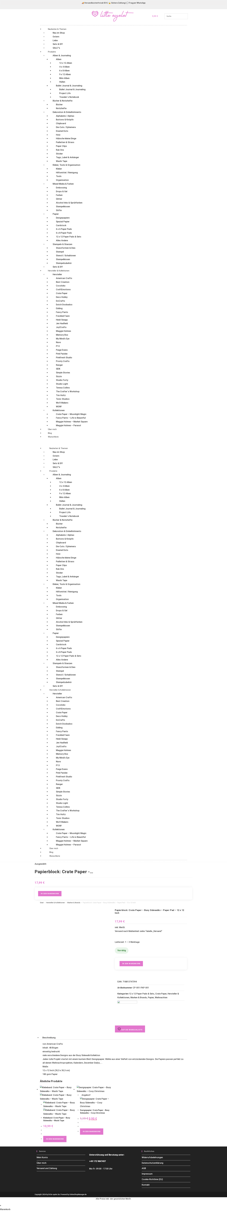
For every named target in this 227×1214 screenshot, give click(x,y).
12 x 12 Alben (65, 63)
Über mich (52, 429)
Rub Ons (60, 150)
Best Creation (62, 282)
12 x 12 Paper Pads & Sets (68, 236)
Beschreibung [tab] (49, 1037)
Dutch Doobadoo (64, 304)
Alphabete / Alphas (65, 116)
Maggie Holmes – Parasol (68, 425)
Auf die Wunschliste (131, 1030)
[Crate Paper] (127, 1010)
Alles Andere (62, 240)
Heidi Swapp (62, 320)
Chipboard (61, 123)
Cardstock (61, 225)
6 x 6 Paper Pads (64, 229)
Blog (50, 433)
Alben (58, 59)
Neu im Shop (59, 33)
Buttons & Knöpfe (64, 119)
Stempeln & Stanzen (62, 244)
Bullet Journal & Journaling (69, 85)
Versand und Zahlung (47, 1168)
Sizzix (59, 376)
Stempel (60, 252)
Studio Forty (62, 380)
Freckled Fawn (63, 316)
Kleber (59, 169)
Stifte (59, 210)
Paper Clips (61, 146)
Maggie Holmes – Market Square (71, 421)
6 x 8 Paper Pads (64, 233)
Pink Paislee (61, 353)
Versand (157, 931)
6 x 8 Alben (64, 70)
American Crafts (64, 278)
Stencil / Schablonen (66, 255)
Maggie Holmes (63, 331)
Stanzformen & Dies (65, 248)
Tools (58, 176)
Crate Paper (61, 293)
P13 (58, 346)
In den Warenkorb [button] (55, 1139)
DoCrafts (60, 301)
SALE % (56, 48)
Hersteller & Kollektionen (58, 271)
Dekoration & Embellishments (67, 112)
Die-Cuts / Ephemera (66, 127)
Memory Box (62, 335)
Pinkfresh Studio (64, 357)
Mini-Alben (64, 78)
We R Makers (62, 403)
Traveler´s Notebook (69, 97)
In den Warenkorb (50, 894)
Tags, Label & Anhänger (67, 157)
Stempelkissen (63, 206)
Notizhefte (61, 108)
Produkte (52, 52)
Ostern (56, 36)
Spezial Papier (62, 221)
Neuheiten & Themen (57, 29)
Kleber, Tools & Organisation (66, 165)
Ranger (59, 365)
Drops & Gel (61, 191)
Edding (59, 308)
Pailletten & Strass (65, 142)
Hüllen (62, 82)
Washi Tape (61, 161)
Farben (59, 195)
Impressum (147, 1174)
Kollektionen (59, 410)
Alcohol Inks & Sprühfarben (69, 202)
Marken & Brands (73, 903)
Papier (56, 214)
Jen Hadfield (62, 323)
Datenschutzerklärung (152, 1163)
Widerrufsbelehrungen (152, 1157)
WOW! (59, 406)
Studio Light (62, 384)
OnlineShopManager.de (78, 1194)
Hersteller (57, 274)
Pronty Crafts (62, 361)
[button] (113, 443)
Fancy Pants (62, 312)
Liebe (55, 40)
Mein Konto (42, 1157)
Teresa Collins (63, 387)
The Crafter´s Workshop (67, 391)
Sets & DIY (58, 44)
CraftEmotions (63, 289)
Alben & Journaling (62, 55)
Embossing (61, 187)
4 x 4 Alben (64, 67)
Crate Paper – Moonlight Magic (71, 414)
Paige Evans (62, 350)
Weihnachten (161, 997)
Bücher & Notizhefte (62, 100)
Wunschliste (53, 437)
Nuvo (58, 342)
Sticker (59, 153)
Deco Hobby (62, 297)
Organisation (62, 180)
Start (42, 903)
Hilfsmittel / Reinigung (67, 172)
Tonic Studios (62, 399)
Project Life (65, 93)
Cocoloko (60, 285)
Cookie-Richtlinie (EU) (152, 1179)
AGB (144, 1168)
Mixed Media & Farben (63, 184)
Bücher (59, 104)
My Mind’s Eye (62, 338)
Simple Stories (63, 372)
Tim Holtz (61, 395)
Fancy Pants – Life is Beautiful (71, 418)
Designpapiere (62, 218)
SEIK (58, 369)
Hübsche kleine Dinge (66, 138)
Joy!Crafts (61, 327)
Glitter (59, 199)
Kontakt (146, 1185)
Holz (58, 135)
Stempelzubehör (64, 263)
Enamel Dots (62, 131)
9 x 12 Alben (65, 74)
